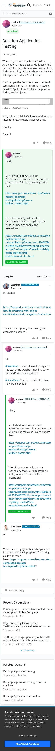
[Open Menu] (50, 14)
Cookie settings (27, 736)
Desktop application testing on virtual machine (24, 684)
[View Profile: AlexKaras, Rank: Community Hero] (6, 528)
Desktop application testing (19, 671)
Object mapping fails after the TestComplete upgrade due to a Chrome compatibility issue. (26, 624)
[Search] (29, 5)
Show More (29, 650)
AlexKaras (14, 380)
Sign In (47, 5)
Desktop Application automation (22, 696)
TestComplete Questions (16, 13)
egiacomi (21, 689)
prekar (15, 22)
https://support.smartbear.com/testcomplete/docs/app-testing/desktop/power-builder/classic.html (28, 198)
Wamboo (15, 284)
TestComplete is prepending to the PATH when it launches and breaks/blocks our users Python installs (26, 639)
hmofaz (22, 675)
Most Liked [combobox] (44, 276)
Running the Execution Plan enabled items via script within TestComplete (27, 611)
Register (37, 5)
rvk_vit (20, 699)
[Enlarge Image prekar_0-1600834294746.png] (27, 101)
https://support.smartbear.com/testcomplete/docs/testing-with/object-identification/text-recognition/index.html (27, 310)
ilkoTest (20, 616)
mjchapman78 (23, 644)
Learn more (35, 726)
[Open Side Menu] (4, 5)
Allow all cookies (27, 744)
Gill (18, 630)
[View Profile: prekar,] (9, 155)
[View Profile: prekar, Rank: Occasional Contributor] (6, 24)
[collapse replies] (27, 282)
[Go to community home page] (17, 5)
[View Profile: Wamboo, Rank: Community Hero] (6, 286)
